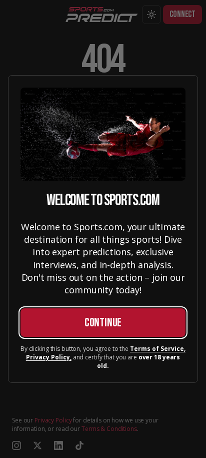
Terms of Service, (158, 349)
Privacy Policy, (49, 357)
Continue (103, 322)
